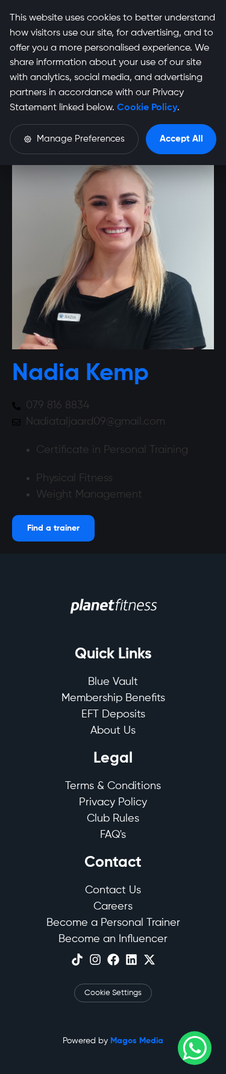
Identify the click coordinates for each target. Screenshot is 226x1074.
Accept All (181, 138)
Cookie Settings (113, 993)
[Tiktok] (77, 960)
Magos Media (136, 1041)
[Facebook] (113, 960)
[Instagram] (95, 960)
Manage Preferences (81, 138)
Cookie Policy (147, 108)
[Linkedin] (131, 960)
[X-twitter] (149, 960)
